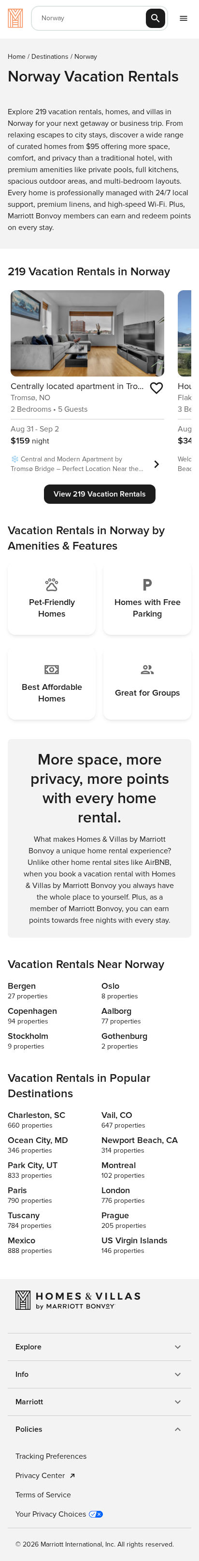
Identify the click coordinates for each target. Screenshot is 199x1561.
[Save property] (156, 388)
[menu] (183, 18)
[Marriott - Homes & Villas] (15, 18)
